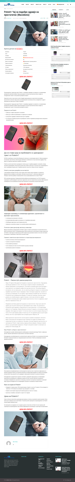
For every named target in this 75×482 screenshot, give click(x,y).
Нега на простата (10, 8)
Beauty (32, 4)
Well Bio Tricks (9, 480)
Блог (39, 461)
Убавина (48, 467)
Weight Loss (38, 4)
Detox (49, 4)
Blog (54, 4)
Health (27, 4)
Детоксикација (41, 467)
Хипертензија (49, 469)
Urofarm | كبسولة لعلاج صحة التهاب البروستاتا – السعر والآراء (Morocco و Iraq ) (64, 31)
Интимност (49, 460)
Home (23, 4)
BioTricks (9, 18)
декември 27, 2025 (59, 49)
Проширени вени (50, 465)
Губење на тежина (40, 466)
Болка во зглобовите (40, 463)
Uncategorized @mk (41, 459)
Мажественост (50, 461)
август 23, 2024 (15, 18)
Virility (44, 4)
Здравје (48, 458)
